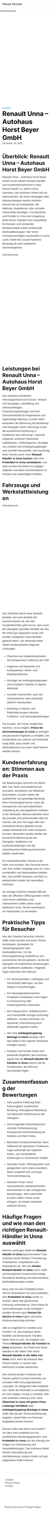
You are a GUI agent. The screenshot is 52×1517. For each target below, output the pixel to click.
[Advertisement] (26, 56)
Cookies (9, 1480)
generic (6, 108)
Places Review (12, 4)
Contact (9, 1486)
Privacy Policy (12, 1483)
